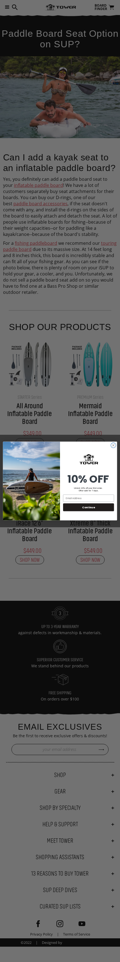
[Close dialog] (113, 445)
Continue (88, 507)
